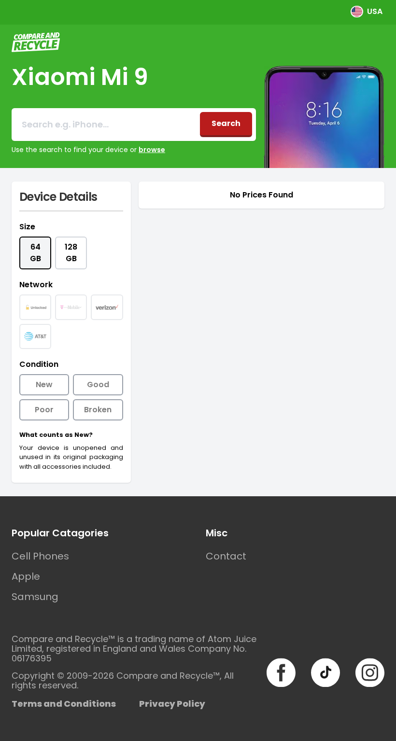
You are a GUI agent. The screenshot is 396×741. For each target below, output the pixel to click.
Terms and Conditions (64, 704)
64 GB (35, 252)
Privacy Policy (172, 704)
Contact (226, 556)
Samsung (35, 596)
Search (226, 123)
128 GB (71, 252)
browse (152, 149)
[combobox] (105, 124)
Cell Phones (40, 556)
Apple (26, 576)
